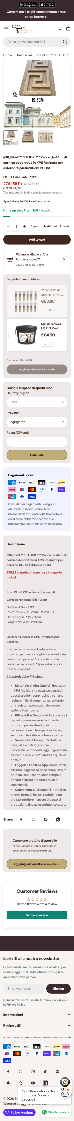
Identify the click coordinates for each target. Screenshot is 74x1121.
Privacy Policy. (16, 1004)
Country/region (18, 393)
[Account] (60, 28)
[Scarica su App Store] (47, 4)
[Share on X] (33, 819)
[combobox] (37, 42)
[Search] (64, 41)
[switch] (65, 1094)
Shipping (26, 192)
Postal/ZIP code (18, 433)
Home (7, 55)
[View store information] (64, 259)
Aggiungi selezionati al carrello (37, 369)
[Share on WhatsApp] (58, 819)
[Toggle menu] (5, 28)
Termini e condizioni (52, 1000)
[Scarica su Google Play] (27, 4)
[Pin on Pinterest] (46, 819)
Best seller (24, 55)
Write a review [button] (37, 915)
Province (13, 413)
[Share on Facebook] (21, 819)
